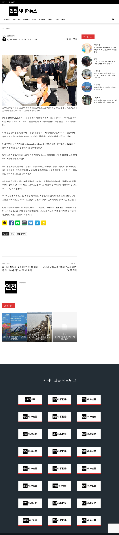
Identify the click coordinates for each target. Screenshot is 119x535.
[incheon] (4, 39)
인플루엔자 (21, 234)
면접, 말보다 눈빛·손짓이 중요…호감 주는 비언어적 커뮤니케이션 (104, 75)
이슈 (34, 19)
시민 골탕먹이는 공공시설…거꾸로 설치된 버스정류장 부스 (105, 101)
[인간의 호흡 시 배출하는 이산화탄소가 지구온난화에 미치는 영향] (87, 48)
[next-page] (9, 347)
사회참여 (26, 19)
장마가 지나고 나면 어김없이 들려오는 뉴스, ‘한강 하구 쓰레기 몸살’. (40, 337)
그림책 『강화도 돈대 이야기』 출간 (65, 338)
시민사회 (97, 97)
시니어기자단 (59, 19)
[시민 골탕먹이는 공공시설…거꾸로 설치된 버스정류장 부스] (87, 100)
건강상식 (11, 35)
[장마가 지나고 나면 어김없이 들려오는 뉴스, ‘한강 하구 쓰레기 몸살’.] (39, 327)
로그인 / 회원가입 (8, 2)
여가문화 (42, 19)
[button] (113, 19)
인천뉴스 (7, 19)
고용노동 (97, 71)
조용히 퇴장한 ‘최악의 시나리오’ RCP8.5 (14, 338)
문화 (64, 334)
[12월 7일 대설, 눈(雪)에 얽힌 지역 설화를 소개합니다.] (87, 61)
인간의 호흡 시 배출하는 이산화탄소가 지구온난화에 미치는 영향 (105, 49)
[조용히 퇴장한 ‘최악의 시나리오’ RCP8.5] (14, 327)
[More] (61, 48)
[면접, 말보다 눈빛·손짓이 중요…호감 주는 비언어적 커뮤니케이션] (87, 74)
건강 (50, 19)
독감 (12, 234)
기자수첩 (14, 334)
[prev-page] (4, 347)
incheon (13, 39)
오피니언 (16, 19)
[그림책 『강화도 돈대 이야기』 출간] (65, 327)
